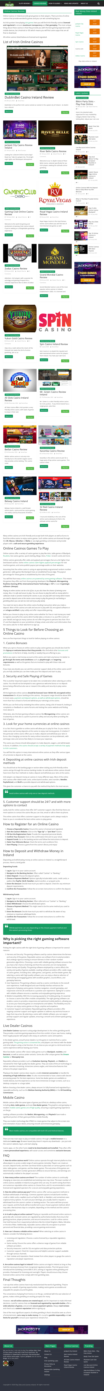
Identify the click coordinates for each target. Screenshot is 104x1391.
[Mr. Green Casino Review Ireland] (55, 370)
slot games (29, 22)
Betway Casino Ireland (16, 501)
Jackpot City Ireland (70, 1351)
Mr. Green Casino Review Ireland (53, 393)
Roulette (6, 556)
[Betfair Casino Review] (20, 426)
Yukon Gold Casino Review (18, 338)
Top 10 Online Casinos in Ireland (93, 235)
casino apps (15, 1356)
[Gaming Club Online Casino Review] (20, 182)
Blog (45, 1357)
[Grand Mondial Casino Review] (55, 245)
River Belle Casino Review (53, 151)
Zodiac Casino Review (16, 268)
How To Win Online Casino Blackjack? (93, 210)
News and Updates (71, 3)
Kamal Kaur (21, 101)
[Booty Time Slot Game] (81, 125)
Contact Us (48, 1354)
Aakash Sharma (57, 154)
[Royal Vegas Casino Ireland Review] (55, 182)
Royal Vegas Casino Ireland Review (54, 213)
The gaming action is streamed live (27, 1042)
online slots (33, 1350)
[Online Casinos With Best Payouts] (81, 246)
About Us (84, 3)
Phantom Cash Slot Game (93, 138)
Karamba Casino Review (52, 450)
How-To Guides (54, 3)
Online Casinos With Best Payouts (94, 249)
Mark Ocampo (22, 150)
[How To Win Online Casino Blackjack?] (81, 207)
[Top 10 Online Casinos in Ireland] (81, 232)
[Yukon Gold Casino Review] (20, 306)
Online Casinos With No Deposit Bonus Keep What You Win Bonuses (87, 190)
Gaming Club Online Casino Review (19, 213)
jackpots (28, 1356)
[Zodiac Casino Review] (20, 245)
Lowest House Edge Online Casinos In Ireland (93, 175)
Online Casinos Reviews (12, 94)
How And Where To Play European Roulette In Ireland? (93, 161)
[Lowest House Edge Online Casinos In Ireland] (81, 171)
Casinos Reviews (40, 3)
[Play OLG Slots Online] (81, 221)
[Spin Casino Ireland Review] (55, 306)
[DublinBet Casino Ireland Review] (37, 47)
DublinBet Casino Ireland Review (29, 97)
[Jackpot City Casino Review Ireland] (20, 122)
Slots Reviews (24, 3)
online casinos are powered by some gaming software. (42, 578)
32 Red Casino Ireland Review (51, 508)
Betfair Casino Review (16, 449)
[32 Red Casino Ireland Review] (55, 478)
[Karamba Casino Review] (55, 426)
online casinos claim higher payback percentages (42, 562)
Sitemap (47, 1375)
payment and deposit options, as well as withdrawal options (37, 698)
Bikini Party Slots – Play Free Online (85, 103)
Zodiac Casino (80, 56)
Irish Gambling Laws (51, 1361)
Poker (48, 556)
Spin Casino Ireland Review (54, 344)
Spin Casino (79, 42)
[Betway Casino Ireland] (20, 478)
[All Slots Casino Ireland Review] (20, 370)
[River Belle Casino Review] (55, 122)
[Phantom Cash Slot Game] (81, 136)
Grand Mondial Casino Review (51, 276)
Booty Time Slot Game (91, 1356)
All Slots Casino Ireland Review (16, 399)
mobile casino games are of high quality (25, 1108)
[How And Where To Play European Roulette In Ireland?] (81, 156)
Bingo (5, 1358)
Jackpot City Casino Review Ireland (18, 146)
